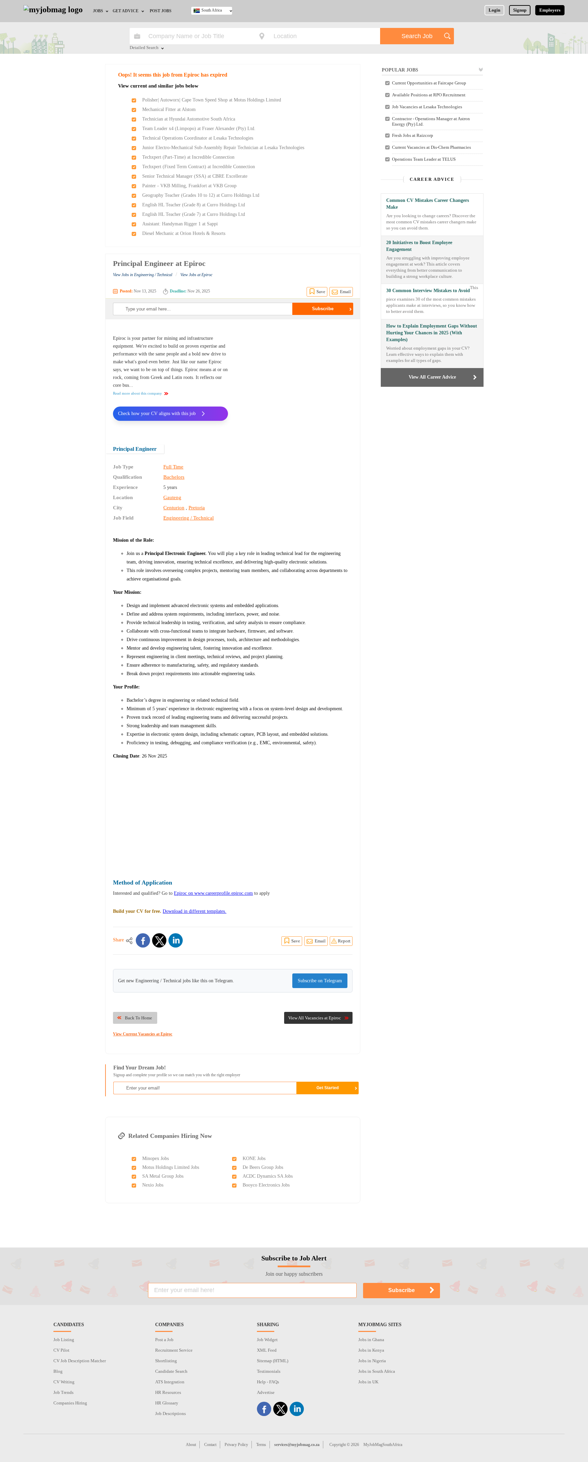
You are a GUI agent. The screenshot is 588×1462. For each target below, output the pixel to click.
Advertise (266, 1392)
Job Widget (267, 1339)
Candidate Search (171, 1371)
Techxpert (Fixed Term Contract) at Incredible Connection (198, 166)
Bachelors (173, 477)
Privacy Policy (236, 1444)
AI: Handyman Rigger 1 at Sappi (180, 223)
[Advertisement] (295, 377)
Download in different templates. (194, 911)
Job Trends (63, 1392)
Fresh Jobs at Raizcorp (412, 135)
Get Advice (125, 11)
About (191, 1444)
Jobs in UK (368, 1381)
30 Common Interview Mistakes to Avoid (428, 290)
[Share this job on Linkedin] (175, 940)
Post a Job (164, 1339)
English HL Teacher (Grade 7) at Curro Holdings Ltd (193, 214)
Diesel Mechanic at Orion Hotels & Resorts (183, 233)
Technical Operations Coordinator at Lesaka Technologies (197, 138)
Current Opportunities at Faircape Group (429, 82)
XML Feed (267, 1350)
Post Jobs (161, 11)
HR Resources (168, 1392)
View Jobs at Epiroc (196, 274)
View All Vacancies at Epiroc (314, 1017)
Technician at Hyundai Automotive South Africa (188, 119)
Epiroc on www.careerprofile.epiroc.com (213, 893)
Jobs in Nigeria (372, 1360)
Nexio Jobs (152, 1185)
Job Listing (63, 1339)
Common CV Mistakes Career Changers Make (427, 204)
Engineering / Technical (188, 518)
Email (345, 291)
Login (494, 10)
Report (344, 940)
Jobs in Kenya (371, 1350)
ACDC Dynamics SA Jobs (268, 1176)
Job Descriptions (170, 1413)
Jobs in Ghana (371, 1339)
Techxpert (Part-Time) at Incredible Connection (188, 157)
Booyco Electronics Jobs (266, 1185)
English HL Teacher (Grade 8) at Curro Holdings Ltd (193, 204)
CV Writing (64, 1381)
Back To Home (138, 1017)
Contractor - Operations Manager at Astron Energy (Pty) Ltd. (431, 121)
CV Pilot (61, 1350)
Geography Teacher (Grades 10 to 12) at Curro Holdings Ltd (200, 195)
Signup (519, 10)
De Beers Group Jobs (263, 1167)
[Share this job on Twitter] (159, 940)
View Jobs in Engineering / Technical (142, 274)
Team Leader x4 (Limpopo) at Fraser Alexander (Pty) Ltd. (199, 128)
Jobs (98, 11)
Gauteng (172, 497)
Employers (549, 10)
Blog (58, 1371)
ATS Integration (169, 1381)
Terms (261, 1444)
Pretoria (197, 507)
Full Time (173, 467)
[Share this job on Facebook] (143, 940)
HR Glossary (166, 1402)
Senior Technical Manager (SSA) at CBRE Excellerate (194, 176)
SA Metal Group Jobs (162, 1176)
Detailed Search (144, 48)
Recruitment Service (174, 1350)
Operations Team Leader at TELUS (424, 159)
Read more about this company (137, 393)
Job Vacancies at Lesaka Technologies (427, 106)
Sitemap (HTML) (272, 1360)
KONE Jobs (254, 1158)
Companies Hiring (70, 1402)
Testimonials (268, 1371)
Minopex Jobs (155, 1158)
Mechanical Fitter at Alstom (169, 109)
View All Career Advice (432, 377)
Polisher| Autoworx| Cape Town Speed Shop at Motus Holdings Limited (211, 99)
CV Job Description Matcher (79, 1360)
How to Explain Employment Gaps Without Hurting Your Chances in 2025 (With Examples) (431, 332)
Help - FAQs (268, 1381)
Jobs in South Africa (376, 1371)
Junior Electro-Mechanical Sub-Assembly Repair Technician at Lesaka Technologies (223, 147)
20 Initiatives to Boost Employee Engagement (419, 246)
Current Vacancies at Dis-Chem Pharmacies (431, 147)
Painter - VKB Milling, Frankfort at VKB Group (189, 185)
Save (320, 291)
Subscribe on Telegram (320, 980)
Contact (210, 1444)
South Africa (211, 10)
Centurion (173, 507)
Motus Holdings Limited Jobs (170, 1167)
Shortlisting (166, 1360)
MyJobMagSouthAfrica (382, 1444)
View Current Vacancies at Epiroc (142, 1034)
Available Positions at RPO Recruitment (429, 94)
